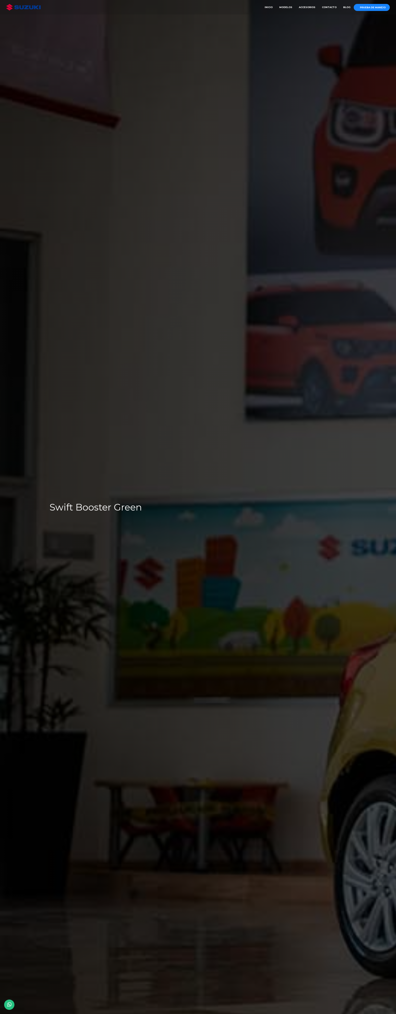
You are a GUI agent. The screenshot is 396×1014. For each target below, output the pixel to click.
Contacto (329, 7)
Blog (346, 7)
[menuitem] (268, 7)
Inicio (269, 7)
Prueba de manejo (373, 7)
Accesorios (307, 7)
